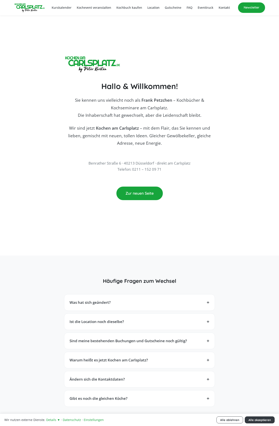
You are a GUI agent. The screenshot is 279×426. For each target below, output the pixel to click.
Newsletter (251, 7)
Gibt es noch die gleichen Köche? (99, 398)
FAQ (189, 7)
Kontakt (224, 7)
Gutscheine (173, 7)
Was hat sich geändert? (90, 302)
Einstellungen (94, 420)
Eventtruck (205, 7)
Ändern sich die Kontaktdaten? (97, 379)
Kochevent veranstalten (94, 7)
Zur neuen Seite (140, 193)
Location (153, 7)
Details (53, 420)
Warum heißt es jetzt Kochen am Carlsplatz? (109, 359)
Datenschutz (72, 420)
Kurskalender (61, 7)
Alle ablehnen (229, 420)
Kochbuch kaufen (129, 7)
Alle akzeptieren (259, 420)
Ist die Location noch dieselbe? (97, 321)
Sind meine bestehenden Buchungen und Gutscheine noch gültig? (128, 340)
